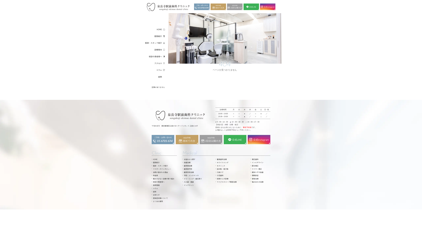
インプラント (189, 185)
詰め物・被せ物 (222, 169)
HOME (159, 29)
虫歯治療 (187, 162)
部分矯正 (255, 166)
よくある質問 (158, 201)
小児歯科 (220, 175)
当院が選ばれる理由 (160, 172)
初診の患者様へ (155, 56)
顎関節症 (255, 175)
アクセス (158, 63)
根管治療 (255, 179)
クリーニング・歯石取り (193, 179)
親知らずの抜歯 (257, 172)
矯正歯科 (255, 159)
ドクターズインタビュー (162, 169)
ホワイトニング (222, 162)
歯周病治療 (188, 166)
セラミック (221, 166)
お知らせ (156, 195)
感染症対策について (160, 198)
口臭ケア (220, 172)
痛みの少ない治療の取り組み (163, 179)
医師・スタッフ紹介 (153, 42)
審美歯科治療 (222, 159)
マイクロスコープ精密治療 (227, 182)
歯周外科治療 (189, 172)
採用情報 (156, 185)
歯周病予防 (188, 169)
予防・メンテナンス (191, 175)
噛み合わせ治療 (257, 182)
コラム (159, 70)
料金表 (155, 175)
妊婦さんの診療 (222, 179)
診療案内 (158, 49)
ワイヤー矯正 (257, 169)
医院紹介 (158, 36)
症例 (160, 76)
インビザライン (257, 162)
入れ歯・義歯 (189, 182)
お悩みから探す (189, 159)
